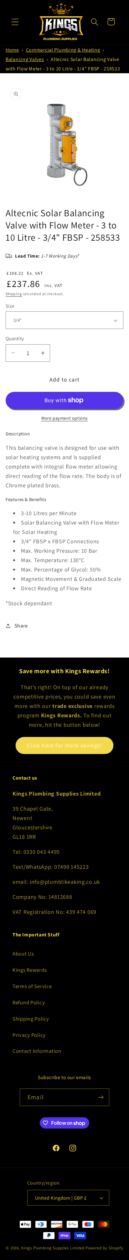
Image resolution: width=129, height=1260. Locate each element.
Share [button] (21, 625)
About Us (23, 953)
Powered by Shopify (104, 1248)
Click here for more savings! (64, 745)
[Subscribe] (100, 1097)
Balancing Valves (25, 59)
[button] (15, 21)
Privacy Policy (29, 1035)
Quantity (15, 338)
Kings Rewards (30, 969)
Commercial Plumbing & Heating (63, 50)
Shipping (14, 293)
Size (10, 306)
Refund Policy (29, 1002)
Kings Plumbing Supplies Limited (53, 1248)
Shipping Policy (31, 1018)
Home (12, 50)
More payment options (64, 418)
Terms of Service (32, 986)
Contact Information (37, 1050)
